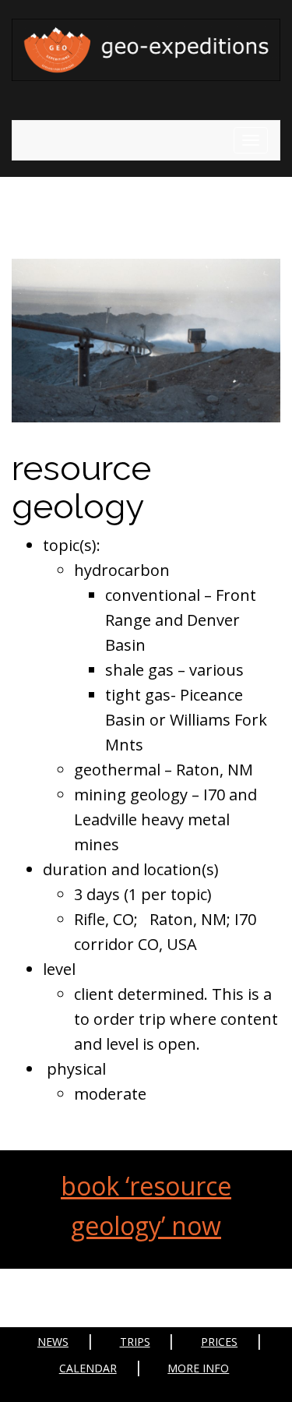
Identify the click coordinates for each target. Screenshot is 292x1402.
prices (219, 1341)
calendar (88, 1368)
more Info (198, 1368)
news (53, 1341)
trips (135, 1341)
